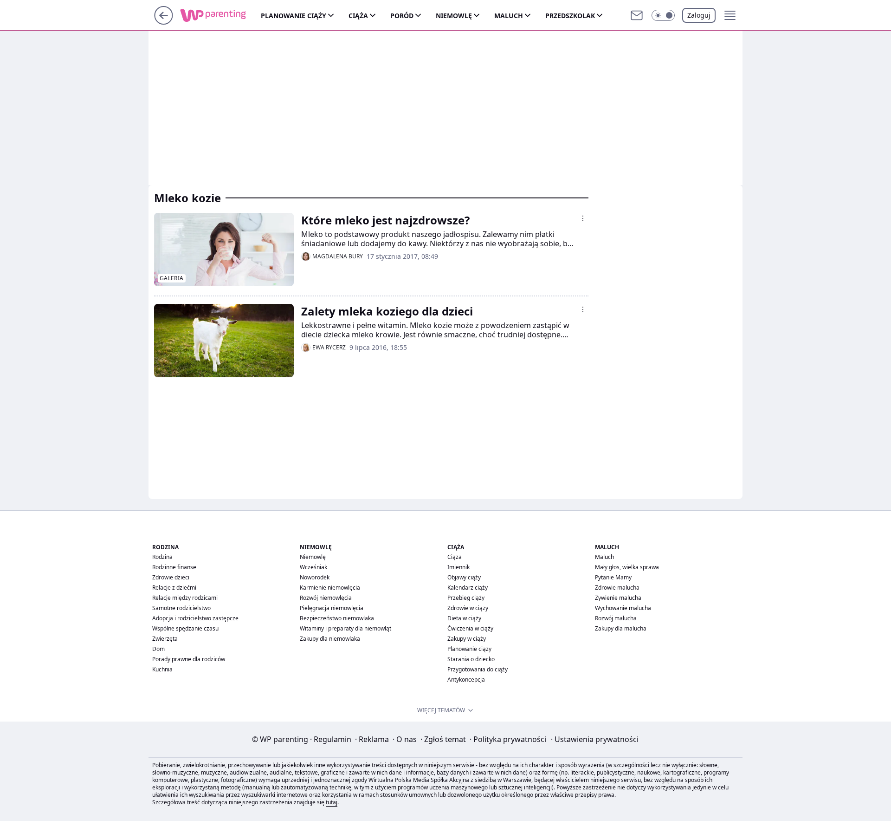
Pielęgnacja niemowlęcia (331, 608)
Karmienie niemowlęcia (330, 587)
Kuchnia (162, 669)
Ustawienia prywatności (595, 739)
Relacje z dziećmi (174, 587)
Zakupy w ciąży (466, 639)
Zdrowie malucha (617, 587)
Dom (158, 649)
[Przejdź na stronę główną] (163, 22)
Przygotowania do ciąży (477, 669)
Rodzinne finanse (174, 567)
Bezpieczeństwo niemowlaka (337, 618)
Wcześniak (313, 567)
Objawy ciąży (464, 577)
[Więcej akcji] (582, 218)
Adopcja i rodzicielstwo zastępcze (195, 618)
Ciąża (358, 15)
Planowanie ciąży (293, 15)
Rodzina (162, 557)
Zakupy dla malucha (620, 628)
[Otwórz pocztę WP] (636, 15)
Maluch (508, 15)
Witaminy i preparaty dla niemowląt (345, 628)
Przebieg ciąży (465, 598)
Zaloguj (698, 15)
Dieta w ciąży (464, 618)
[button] (663, 15)
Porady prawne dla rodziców (188, 659)
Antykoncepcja (466, 679)
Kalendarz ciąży (467, 587)
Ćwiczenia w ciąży (470, 628)
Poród (401, 15)
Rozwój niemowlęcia (326, 598)
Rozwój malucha (616, 618)
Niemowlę (454, 15)
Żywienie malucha (618, 598)
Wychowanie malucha (623, 608)
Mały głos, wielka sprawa (627, 567)
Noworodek (314, 577)
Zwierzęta (165, 639)
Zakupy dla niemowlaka (330, 639)
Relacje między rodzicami (185, 598)
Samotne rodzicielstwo (181, 608)
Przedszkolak (570, 15)
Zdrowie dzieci (170, 577)
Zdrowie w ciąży (467, 608)
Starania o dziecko (471, 659)
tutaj (331, 802)
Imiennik (458, 567)
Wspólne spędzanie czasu (185, 628)
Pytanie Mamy (613, 577)
